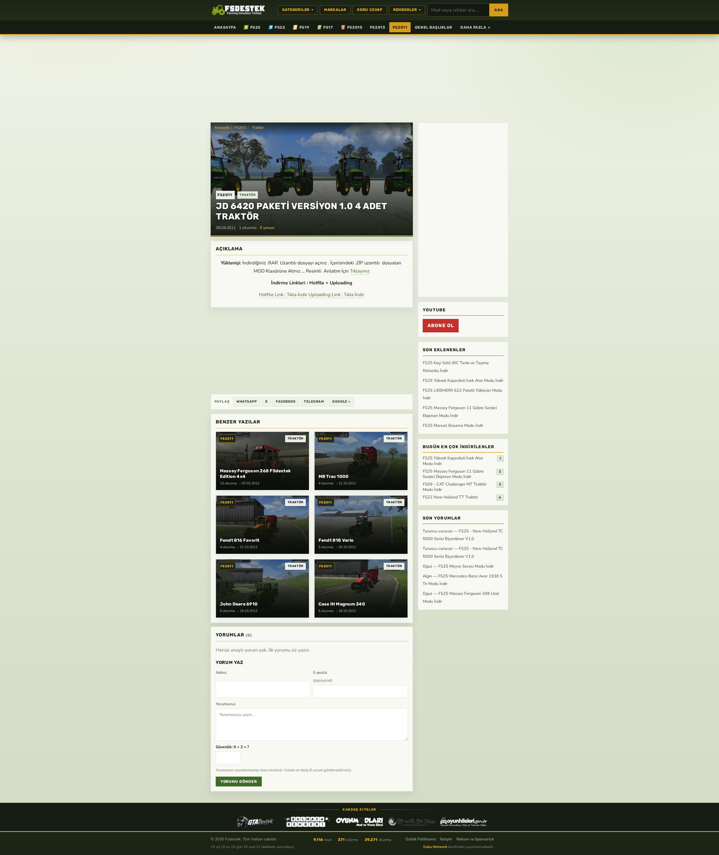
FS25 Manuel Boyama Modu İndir (453, 425)
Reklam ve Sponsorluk (475, 839)
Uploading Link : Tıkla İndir (336, 294)
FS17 (328, 27)
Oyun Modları (359, 822)
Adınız (221, 672)
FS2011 (400, 27)
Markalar (335, 10)
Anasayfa (225, 27)
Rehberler (405, 10)
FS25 (255, 27)
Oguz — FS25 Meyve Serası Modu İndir (458, 566)
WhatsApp (246, 401)
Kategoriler (296, 10)
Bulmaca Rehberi (307, 822)
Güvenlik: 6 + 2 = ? (232, 747)
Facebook (285, 401)
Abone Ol (440, 325)
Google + (341, 401)
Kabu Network (435, 846)
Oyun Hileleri (463, 822)
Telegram (314, 401)
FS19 (304, 27)
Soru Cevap (370, 10)
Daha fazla (475, 27)
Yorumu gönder (238, 781)
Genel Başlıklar (433, 27)
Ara (498, 10)
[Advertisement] (359, 78)
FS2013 (377, 27)
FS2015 (354, 27)
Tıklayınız (360, 271)
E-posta (322, 676)
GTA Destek (255, 822)
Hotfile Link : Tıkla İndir (283, 294)
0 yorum (267, 227)
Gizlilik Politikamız (421, 839)
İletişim (446, 839)
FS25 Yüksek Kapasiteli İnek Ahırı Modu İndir (463, 380)
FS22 (280, 27)
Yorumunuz (226, 704)
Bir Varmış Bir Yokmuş (411, 822)
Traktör (258, 127)
